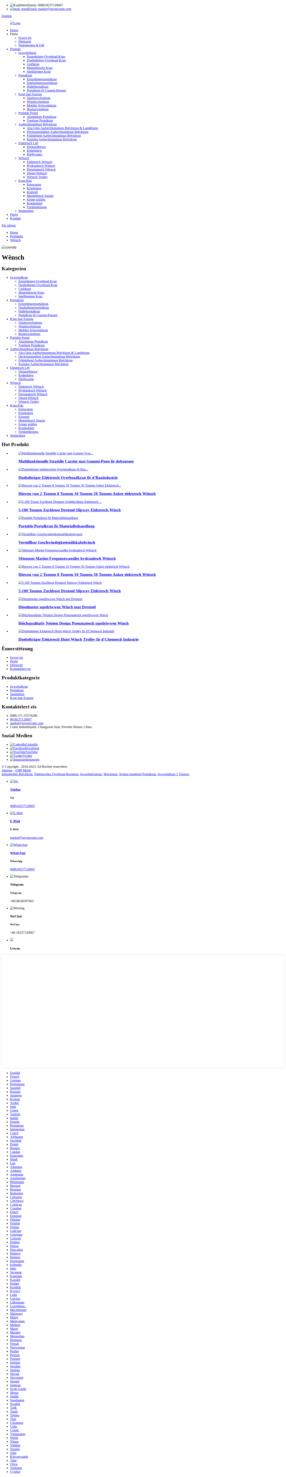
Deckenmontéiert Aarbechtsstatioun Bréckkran (57, 132)
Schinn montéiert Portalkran (137, 774)
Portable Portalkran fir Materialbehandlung (56, 526)
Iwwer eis (24, 38)
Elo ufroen (9, 225)
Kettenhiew (34, 150)
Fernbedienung (37, 207)
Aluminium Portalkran (41, 117)
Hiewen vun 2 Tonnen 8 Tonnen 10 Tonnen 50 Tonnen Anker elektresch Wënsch (87, 493)
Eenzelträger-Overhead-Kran (46, 56)
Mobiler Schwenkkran (41, 105)
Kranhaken (34, 188)
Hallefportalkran (37, 86)
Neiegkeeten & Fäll (31, 45)
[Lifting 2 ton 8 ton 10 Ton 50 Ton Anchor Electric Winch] (74, 566)
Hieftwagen (34, 154)
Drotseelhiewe (36, 147)
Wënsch (23, 158)
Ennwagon (34, 184)
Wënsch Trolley (37, 177)
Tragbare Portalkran (40, 120)
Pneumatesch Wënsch (41, 169)
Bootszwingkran (38, 109)
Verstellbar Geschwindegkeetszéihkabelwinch (56, 542)
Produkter (16, 236)
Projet (14, 214)
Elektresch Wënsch (39, 162)
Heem (14, 30)
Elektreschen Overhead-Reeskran (56, 774)
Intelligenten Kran (39, 71)
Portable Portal (28, 113)
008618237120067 (22, 806)
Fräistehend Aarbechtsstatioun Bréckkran (54, 135)
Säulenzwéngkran (38, 98)
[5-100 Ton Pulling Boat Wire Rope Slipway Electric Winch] (60, 582)
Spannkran (17, 694)
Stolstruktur (26, 211)
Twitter (27, 756)
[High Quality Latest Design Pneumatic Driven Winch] (63, 615)
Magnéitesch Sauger (40, 196)
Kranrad (32, 192)
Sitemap (7, 770)
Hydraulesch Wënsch (41, 165)
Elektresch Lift (28, 143)
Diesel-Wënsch (37, 173)
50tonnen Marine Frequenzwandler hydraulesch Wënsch (67, 558)
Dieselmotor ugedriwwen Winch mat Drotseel (57, 607)
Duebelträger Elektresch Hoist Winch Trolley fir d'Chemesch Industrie (78, 639)
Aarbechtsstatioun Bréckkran (37, 124)
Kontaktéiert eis (20, 669)
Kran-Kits (25, 180)
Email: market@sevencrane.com (49, 9)
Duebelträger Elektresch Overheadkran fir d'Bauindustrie (68, 477)
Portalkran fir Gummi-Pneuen (46, 90)
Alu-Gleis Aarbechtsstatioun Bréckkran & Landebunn (62, 128)
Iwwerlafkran (27, 53)
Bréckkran (110, 774)
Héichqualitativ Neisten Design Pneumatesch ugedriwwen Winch (73, 623)
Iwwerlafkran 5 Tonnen (173, 774)
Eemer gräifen (36, 199)
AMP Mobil (23, 770)
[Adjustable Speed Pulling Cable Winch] (50, 534)
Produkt (15, 49)
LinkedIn (32, 744)
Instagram (32, 759)
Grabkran (33, 64)
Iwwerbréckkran (91, 774)
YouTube (32, 752)
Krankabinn (35, 203)
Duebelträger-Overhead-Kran (46, 60)
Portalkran (25, 75)
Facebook (32, 748)
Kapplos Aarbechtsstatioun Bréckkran (52, 139)
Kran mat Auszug (30, 94)
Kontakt (15, 218)
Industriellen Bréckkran (17, 774)
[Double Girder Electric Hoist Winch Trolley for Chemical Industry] (66, 631)
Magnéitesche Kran (40, 68)
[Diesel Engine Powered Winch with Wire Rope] (50, 599)
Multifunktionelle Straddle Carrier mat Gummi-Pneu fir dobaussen (76, 461)
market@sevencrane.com (26, 723)
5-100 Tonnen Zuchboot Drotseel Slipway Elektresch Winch (69, 510)
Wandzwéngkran (38, 101)
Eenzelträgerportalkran (42, 79)
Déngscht (24, 41)
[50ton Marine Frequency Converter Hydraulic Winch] (57, 550)
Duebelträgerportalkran (42, 83)
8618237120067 (21, 719)
